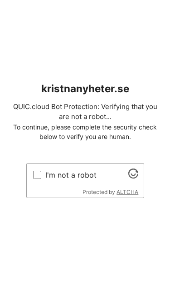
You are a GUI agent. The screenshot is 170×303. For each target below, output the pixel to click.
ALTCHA (127, 192)
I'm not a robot (71, 174)
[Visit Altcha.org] (133, 175)
